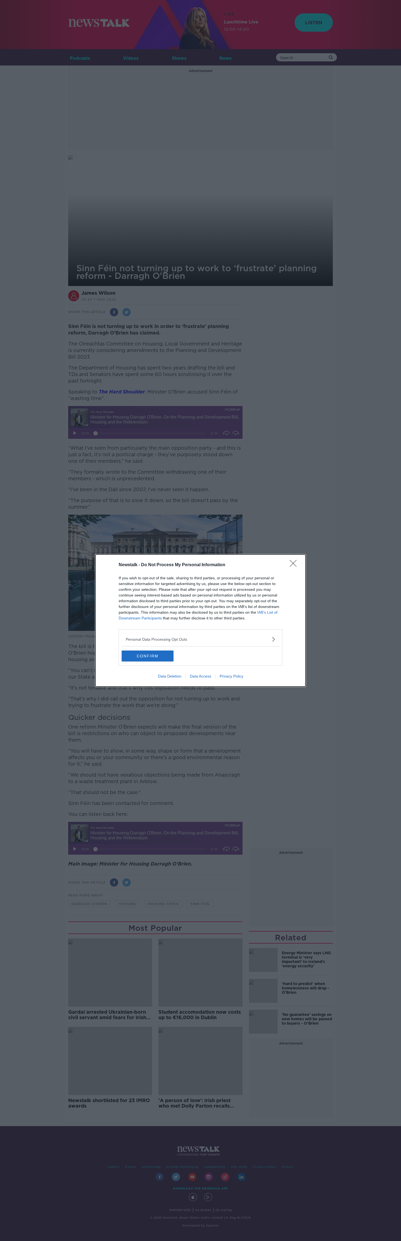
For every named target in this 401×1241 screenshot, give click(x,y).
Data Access (200, 676)
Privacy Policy (231, 676)
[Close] (295, 565)
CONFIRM (147, 656)
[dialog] (200, 620)
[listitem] (200, 639)
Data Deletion (169, 676)
